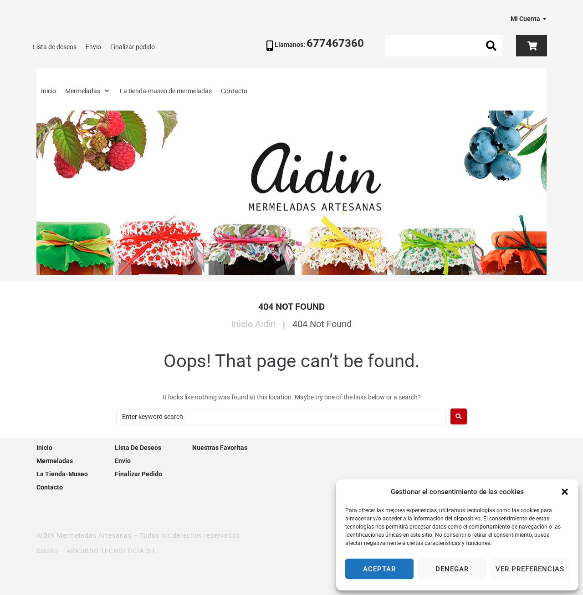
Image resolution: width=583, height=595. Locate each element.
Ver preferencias (530, 569)
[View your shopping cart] (531, 45)
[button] (564, 491)
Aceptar (379, 569)
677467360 (335, 43)
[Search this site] (443, 46)
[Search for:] (281, 416)
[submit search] (491, 45)
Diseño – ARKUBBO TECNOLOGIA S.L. (97, 551)
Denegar (452, 569)
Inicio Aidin (253, 323)
